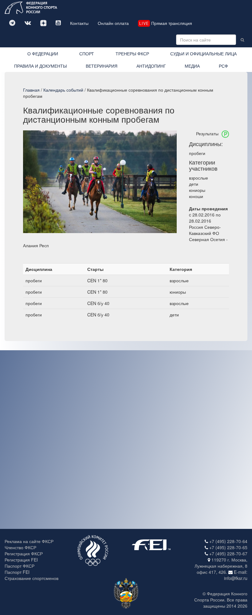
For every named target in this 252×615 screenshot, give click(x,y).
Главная (31, 90)
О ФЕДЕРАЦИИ (42, 53)
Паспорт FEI (17, 572)
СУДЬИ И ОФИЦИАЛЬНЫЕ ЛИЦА (203, 53)
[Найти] (242, 39)
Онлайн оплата (113, 23)
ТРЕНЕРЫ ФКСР (132, 53)
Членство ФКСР (20, 547)
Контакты (79, 23)
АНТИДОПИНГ (151, 66)
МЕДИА (192, 66)
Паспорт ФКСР (19, 566)
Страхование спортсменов (31, 578)
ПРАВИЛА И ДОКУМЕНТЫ (40, 66)
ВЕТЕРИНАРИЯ (101, 66)
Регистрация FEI (21, 560)
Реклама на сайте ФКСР (29, 541)
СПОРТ (86, 53)
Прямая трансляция (165, 23)
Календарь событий (63, 90)
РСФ (223, 66)
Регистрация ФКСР (24, 553)
